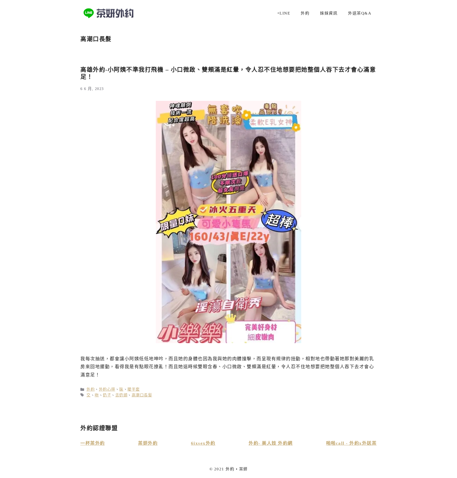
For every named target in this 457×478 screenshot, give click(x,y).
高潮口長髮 (142, 395)
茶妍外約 (148, 443)
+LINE (283, 13)
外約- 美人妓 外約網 (271, 443)
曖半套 (133, 389)
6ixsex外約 (203, 443)
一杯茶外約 (92, 443)
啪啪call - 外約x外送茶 (351, 443)
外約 (305, 13)
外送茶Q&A (359, 13)
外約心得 (107, 389)
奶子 (107, 395)
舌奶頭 (121, 395)
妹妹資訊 (328, 13)
